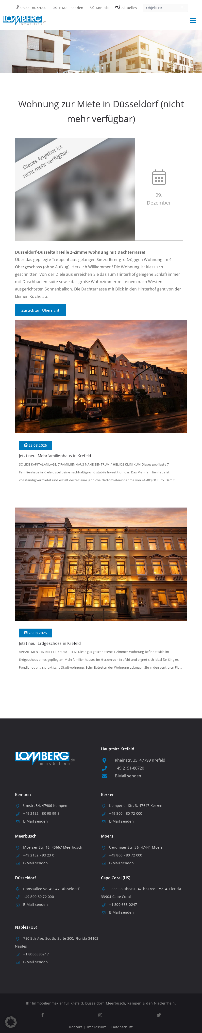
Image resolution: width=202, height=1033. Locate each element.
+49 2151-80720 (129, 768)
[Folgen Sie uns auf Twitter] (159, 1015)
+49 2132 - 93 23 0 (38, 855)
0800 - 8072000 (32, 7)
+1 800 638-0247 (123, 904)
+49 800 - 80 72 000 (125, 813)
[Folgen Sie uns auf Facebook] (42, 1015)
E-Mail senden (70, 7)
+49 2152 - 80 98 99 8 (41, 813)
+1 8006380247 (36, 954)
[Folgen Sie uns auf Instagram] (100, 1015)
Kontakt (102, 7)
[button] (11, 1022)
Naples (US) (26, 927)
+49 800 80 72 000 (38, 896)
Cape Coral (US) (115, 878)
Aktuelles (128, 7)
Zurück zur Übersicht (40, 310)
